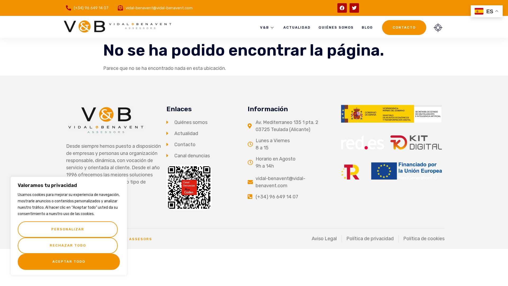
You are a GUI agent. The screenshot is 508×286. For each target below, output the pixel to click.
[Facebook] (342, 8)
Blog (367, 27)
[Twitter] (354, 8)
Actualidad (297, 27)
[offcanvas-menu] (438, 28)
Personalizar (67, 229)
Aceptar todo (68, 261)
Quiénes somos (336, 27)
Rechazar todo (68, 245)
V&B (264, 27)
